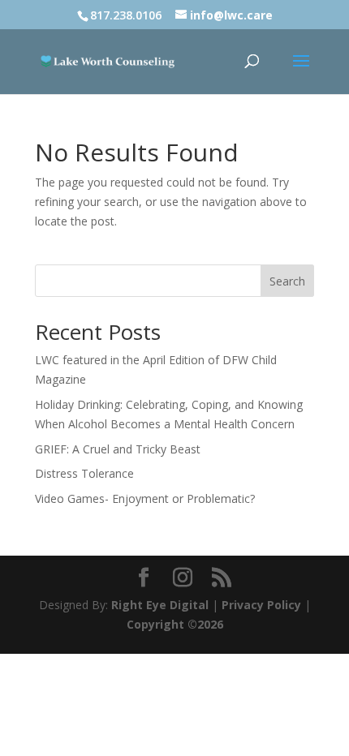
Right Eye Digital (160, 604)
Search (287, 281)
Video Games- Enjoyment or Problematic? (145, 498)
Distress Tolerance (84, 473)
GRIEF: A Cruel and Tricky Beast (117, 449)
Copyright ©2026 (175, 624)
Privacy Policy (261, 604)
